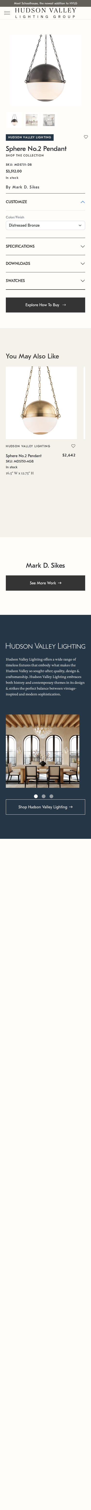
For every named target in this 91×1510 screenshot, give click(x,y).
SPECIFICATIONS (20, 246)
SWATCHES (15, 281)
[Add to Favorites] (73, 446)
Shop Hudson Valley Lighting (42, 807)
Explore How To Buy (42, 305)
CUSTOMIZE (16, 202)
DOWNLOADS (18, 263)
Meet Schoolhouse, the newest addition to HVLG (45, 3)
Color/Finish (15, 217)
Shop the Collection (25, 155)
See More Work (43, 583)
